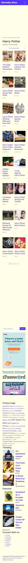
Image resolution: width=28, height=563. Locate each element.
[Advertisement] (14, 20)
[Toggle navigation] (25, 2)
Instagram (8, 538)
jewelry (18, 428)
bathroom (6, 408)
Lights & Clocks (8, 433)
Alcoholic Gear (8, 406)
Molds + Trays (18, 433)
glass (10, 426)
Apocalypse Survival (18, 406)
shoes (4, 437)
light (20, 431)
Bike (15, 408)
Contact (8, 535)
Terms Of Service (16, 558)
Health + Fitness (15, 426)
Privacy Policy (7, 558)
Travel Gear (16, 441)
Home (4, 37)
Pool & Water (16, 435)
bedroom (12, 408)
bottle (9, 410)
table (15, 437)
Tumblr (7, 546)
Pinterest (8, 540)
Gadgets (11, 417)
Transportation (7, 441)
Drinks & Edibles (21, 415)
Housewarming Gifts (11, 428)
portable (22, 435)
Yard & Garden (11, 443)
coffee (16, 413)
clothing (12, 413)
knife (17, 431)
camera (12, 410)
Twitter (7, 542)
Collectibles (10, 37)
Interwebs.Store (9, 2)
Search (22, 328)
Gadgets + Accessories (18, 417)
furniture (5, 417)
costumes (14, 415)
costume (9, 415)
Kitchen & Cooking (9, 431)
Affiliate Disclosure (8, 560)
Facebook (8, 544)
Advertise (8, 537)
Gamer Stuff (7, 420)
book (18, 408)
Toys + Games (13, 439)
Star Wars (9, 437)
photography (10, 435)
